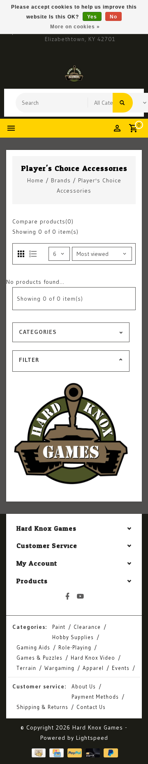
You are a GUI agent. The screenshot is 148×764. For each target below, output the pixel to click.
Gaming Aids (33, 647)
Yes (92, 17)
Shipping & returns (42, 707)
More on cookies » (75, 27)
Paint (58, 627)
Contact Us (91, 707)
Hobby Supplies (73, 637)
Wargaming (59, 668)
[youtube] (80, 596)
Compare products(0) (43, 221)
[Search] (123, 103)
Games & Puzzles (39, 657)
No (113, 17)
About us (84, 686)
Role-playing (74, 647)
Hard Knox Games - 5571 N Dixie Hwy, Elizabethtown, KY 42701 (80, 35)
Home (35, 180)
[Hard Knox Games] (74, 73)
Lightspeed (92, 737)
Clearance (87, 627)
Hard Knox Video (93, 657)
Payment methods (95, 696)
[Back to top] (131, 743)
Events (121, 668)
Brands (61, 180)
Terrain (26, 668)
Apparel (93, 668)
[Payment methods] (38, 753)
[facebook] (67, 596)
